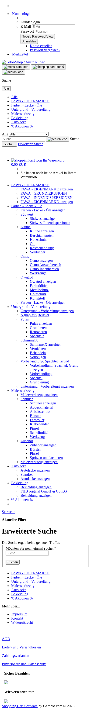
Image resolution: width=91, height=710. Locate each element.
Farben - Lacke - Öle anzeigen (43, 210)
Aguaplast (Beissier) (35, 315)
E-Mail (26, 26)
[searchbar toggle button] (13, 72)
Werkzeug (37, 437)
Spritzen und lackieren (46, 458)
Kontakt (17, 618)
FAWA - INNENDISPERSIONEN (47, 198)
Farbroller (37, 420)
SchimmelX (29, 340)
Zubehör (27, 441)
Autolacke (18, 122)
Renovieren (38, 332)
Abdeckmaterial (41, 407)
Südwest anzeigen (43, 219)
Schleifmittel (39, 432)
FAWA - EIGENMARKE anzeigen (47, 189)
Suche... (76, 139)
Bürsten (35, 416)
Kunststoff (37, 298)
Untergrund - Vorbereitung (30, 109)
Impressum (19, 614)
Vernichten (38, 349)
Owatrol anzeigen (43, 281)
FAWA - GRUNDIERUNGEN (44, 193)
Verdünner (37, 252)
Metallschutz (39, 290)
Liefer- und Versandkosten (21, 647)
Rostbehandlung (42, 248)
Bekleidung (19, 118)
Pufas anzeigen (41, 323)
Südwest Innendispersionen (50, 223)
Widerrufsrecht (22, 622)
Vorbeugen (38, 357)
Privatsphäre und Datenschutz (24, 664)
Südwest (27, 214)
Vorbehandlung (41, 374)
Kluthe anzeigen (42, 231)
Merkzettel (19, 54)
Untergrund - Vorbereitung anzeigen (47, 311)
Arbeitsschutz (40, 412)
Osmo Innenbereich (44, 269)
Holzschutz (38, 239)
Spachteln (37, 336)
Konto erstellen (41, 46)
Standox (27, 474)
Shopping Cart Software (20, 706)
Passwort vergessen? (45, 50)
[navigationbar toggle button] (16, 66)
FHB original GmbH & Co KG (44, 491)
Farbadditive (39, 286)
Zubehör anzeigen (43, 445)
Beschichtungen (41, 235)
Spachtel (36, 378)
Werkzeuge (38, 273)
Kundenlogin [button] (21, 14)
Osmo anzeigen (41, 260)
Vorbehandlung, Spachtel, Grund (45, 361)
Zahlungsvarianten (15, 656)
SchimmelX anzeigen (45, 344)
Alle (14, 97)
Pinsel (34, 428)
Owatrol (27, 277)
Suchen (12, 562)
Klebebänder (39, 424)
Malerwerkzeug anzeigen (39, 395)
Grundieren (38, 328)
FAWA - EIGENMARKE (30, 101)
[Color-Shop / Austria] (23, 62)
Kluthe (26, 227)
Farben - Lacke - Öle (26, 105)
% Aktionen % (22, 126)
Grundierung (39, 382)
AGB (6, 639)
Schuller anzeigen (43, 403)
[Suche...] (57, 139)
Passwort (27, 31)
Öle (32, 244)
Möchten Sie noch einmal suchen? (31, 548)
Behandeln (38, 353)
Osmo (25, 256)
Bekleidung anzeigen (36, 487)
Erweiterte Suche (30, 144)
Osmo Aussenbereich (45, 265)
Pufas (25, 319)
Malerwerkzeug (22, 114)
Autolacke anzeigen (35, 470)
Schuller (27, 399)
